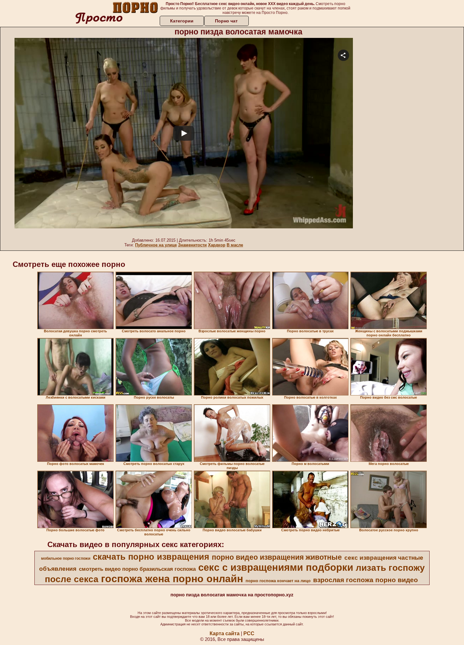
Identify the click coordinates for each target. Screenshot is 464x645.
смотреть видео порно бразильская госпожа (137, 569)
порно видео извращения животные (277, 557)
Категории (181, 20)
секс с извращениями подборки (275, 567)
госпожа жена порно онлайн (172, 578)
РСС (248, 633)
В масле (235, 245)
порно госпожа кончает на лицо (278, 580)
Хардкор (216, 245)
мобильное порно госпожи (65, 558)
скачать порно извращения (151, 557)
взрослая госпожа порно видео (365, 580)
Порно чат (226, 20)
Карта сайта (225, 633)
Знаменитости (192, 245)
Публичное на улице (156, 245)
